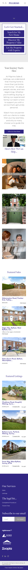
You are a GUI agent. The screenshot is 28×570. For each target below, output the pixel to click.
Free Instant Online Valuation (14, 567)
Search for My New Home (14, 33)
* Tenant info (16, 406)
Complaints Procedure (9, 502)
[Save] (24, 278)
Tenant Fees (6, 505)
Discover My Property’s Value (14, 41)
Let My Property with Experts (14, 49)
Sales (3, 490)
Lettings (4, 493)
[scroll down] (14, 18)
